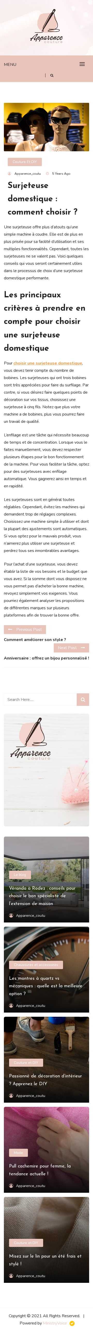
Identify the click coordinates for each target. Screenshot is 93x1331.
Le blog (20, 874)
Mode (18, 1152)
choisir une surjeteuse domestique (47, 363)
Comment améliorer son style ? (35, 640)
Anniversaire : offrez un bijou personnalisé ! (46, 658)
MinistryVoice (55, 1323)
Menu (10, 64)
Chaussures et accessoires (36, 964)
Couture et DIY (25, 161)
